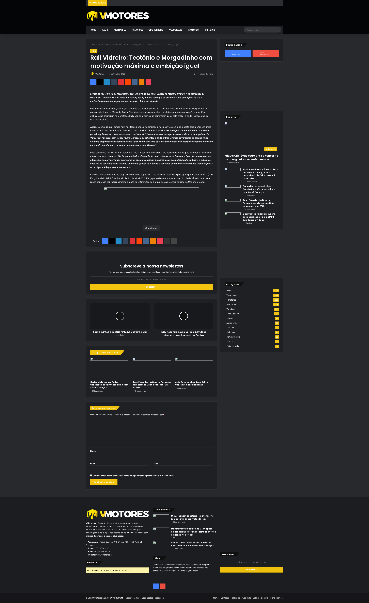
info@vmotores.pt (102, 551)
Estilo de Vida (232, 346)
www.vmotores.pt (104, 555)
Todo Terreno (155, 30)
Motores (193, 30)
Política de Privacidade (241, 598)
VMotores (99, 74)
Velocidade (175, 30)
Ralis (105, 30)
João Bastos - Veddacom (153, 598)
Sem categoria (233, 337)
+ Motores (231, 300)
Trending (209, 30)
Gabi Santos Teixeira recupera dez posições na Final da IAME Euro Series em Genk (259, 216)
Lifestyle (230, 327)
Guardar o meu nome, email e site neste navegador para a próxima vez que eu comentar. (133, 475)
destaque (152, 228)
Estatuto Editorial (260, 598)
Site (156, 463)
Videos (229, 318)
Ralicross (137, 30)
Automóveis (104, 44)
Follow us (92, 562)
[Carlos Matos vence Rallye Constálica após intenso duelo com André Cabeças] (109, 368)
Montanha (119, 30)
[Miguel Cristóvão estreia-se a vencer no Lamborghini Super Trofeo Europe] (161, 519)
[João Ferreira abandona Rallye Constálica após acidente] (194, 368)
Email (93, 463)
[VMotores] (117, 15)
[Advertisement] (218, 15)
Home (92, 30)
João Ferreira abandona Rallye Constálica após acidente (191, 383)
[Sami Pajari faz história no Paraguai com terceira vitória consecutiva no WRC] (152, 368)
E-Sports (230, 341)
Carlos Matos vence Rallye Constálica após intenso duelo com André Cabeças (109, 385)
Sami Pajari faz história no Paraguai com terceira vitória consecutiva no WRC (152, 385)
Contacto (225, 598)
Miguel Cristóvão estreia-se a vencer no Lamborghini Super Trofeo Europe (251, 157)
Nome (93, 451)
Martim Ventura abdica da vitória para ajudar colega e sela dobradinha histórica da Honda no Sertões (260, 174)
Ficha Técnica (276, 598)
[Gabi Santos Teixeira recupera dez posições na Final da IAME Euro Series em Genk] (233, 217)
